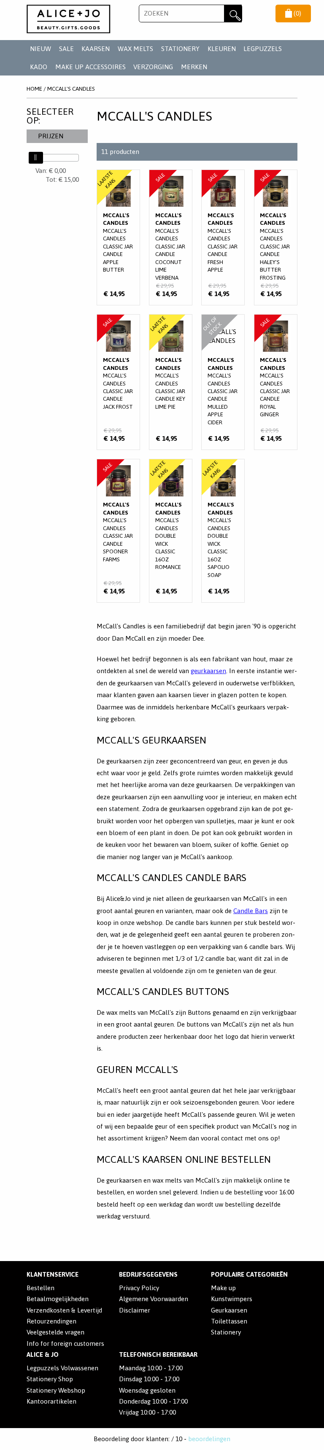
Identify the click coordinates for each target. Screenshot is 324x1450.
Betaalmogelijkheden (58, 1298)
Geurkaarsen (229, 1310)
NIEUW (40, 48)
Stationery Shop (50, 1379)
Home (34, 88)
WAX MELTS (135, 48)
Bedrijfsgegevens (148, 1274)
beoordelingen (209, 1438)
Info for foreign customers (65, 1343)
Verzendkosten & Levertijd (64, 1310)
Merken (194, 66)
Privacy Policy (139, 1287)
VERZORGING (153, 66)
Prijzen (50, 136)
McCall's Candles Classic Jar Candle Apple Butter (118, 237)
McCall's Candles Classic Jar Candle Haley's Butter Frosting (275, 237)
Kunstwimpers (231, 1298)
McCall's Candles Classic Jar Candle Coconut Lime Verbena (170, 237)
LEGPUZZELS (262, 48)
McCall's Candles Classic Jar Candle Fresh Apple (223, 237)
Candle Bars (250, 910)
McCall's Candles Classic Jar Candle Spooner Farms (118, 530)
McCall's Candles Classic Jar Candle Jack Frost (118, 382)
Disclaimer (134, 1310)
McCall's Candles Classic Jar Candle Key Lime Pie (170, 382)
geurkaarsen (208, 670)
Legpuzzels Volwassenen (62, 1368)
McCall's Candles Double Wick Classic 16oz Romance (170, 530)
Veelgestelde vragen (55, 1332)
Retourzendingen (51, 1321)
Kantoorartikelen (51, 1401)
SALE (66, 48)
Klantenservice (52, 1274)
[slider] (36, 158)
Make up (223, 1287)
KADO (38, 66)
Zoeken (233, 13)
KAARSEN (95, 48)
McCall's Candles (71, 88)
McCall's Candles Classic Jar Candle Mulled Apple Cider (223, 382)
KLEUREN (222, 48)
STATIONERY (180, 48)
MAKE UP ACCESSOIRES (90, 66)
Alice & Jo (43, 1354)
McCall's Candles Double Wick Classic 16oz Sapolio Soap (223, 530)
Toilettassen (229, 1321)
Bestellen (40, 1287)
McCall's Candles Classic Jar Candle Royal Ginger (275, 382)
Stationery (226, 1332)
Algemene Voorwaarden (153, 1298)
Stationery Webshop (56, 1390)
